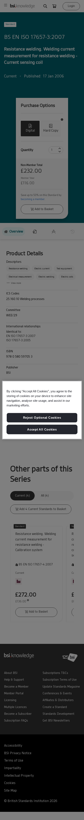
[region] (42, 410)
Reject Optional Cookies (42, 417)
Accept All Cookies (42, 429)
